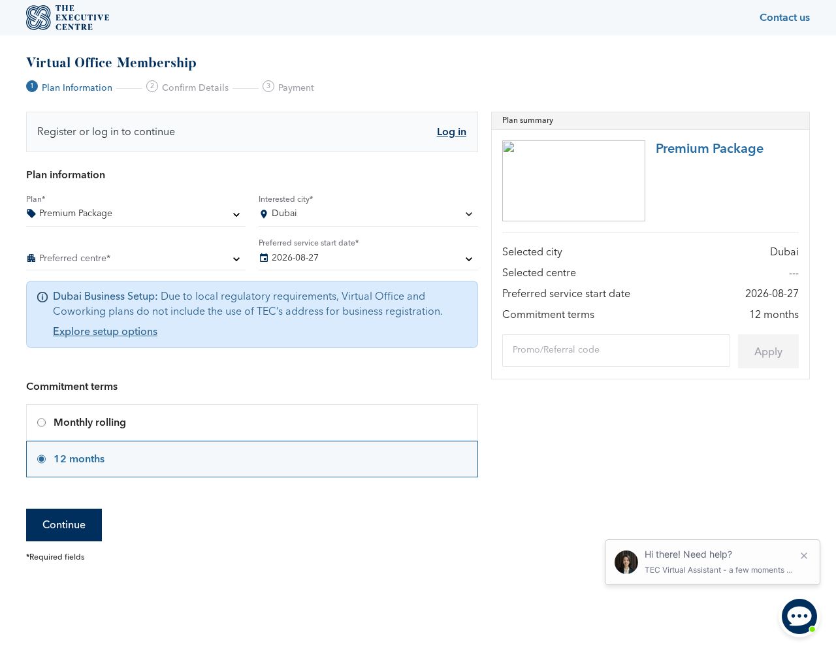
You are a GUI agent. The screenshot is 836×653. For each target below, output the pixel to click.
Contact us (785, 17)
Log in (451, 132)
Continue (64, 525)
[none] (136, 216)
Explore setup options (105, 332)
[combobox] (368, 216)
